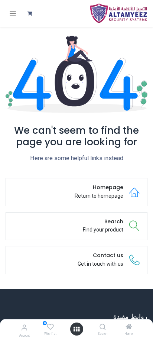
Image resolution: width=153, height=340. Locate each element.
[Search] (102, 327)
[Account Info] (24, 327)
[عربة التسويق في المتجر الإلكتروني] (29, 13)
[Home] (129, 327)
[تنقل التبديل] (13, 13)
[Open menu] (76, 329)
